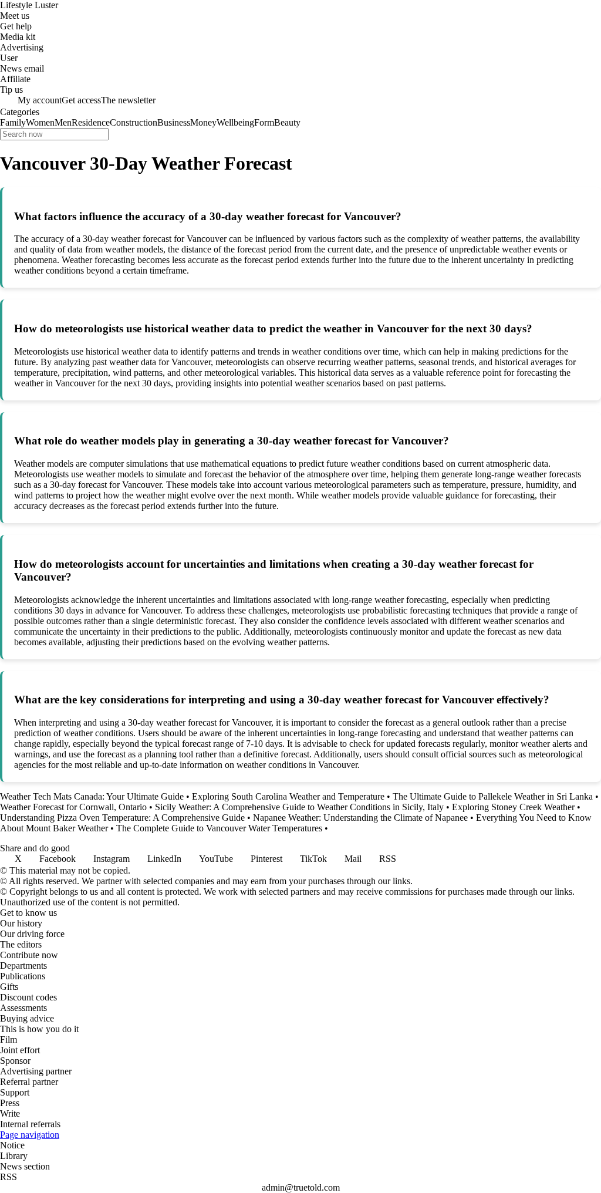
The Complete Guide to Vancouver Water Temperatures (219, 828)
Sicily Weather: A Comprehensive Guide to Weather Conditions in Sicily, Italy (299, 807)
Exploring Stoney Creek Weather (513, 807)
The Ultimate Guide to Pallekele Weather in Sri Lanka (493, 796)
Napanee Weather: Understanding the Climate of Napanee (360, 818)
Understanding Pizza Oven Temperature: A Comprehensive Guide (122, 818)
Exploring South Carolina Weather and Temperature (288, 796)
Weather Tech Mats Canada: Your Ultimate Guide (92, 796)
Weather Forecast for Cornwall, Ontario (73, 807)
